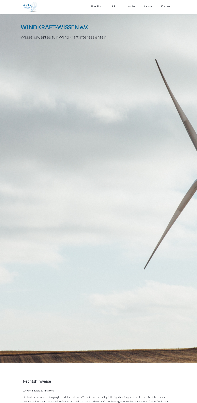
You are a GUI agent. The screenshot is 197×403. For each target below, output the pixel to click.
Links (114, 6)
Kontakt (165, 6)
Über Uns (96, 6)
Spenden (148, 6)
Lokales (131, 6)
